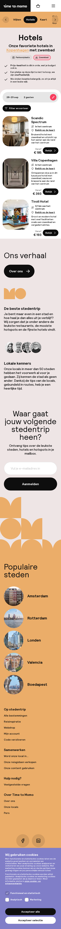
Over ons (16, 271)
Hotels (30, 19)
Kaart (43, 19)
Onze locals (11, 807)
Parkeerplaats (23, 57)
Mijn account (12, 733)
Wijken (17, 19)
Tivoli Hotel (39, 201)
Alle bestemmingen (15, 715)
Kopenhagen (17, 50)
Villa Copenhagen (44, 160)
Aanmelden (30, 484)
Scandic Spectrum (39, 120)
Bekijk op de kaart (45, 130)
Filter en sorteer (18, 108)
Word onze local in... (16, 756)
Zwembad (43, 57)
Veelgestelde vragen (17, 784)
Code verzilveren (14, 739)
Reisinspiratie (12, 721)
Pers (6, 813)
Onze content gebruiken (19, 768)
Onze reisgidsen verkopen (20, 762)
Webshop (9, 727)
